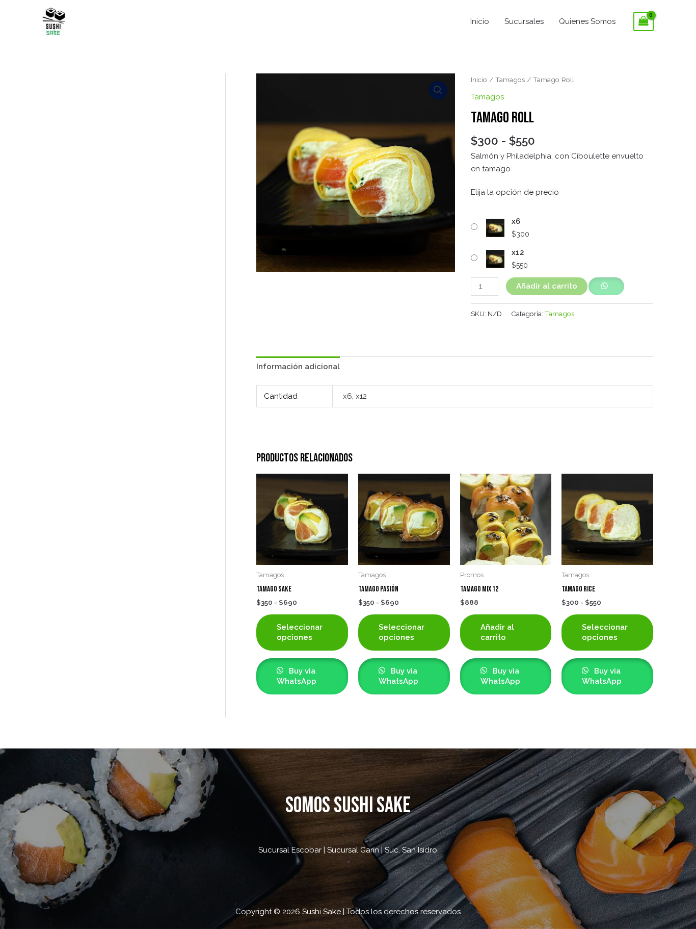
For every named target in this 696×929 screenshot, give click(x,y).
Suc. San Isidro (411, 850)
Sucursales (524, 21)
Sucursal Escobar (290, 850)
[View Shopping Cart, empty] (643, 21)
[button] (438, 90)
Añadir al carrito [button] (497, 632)
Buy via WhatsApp (296, 676)
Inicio (479, 21)
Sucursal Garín (353, 850)
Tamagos (510, 79)
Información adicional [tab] (298, 366)
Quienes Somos (587, 21)
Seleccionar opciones (300, 632)
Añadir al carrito (546, 286)
